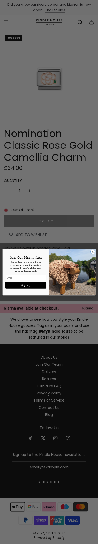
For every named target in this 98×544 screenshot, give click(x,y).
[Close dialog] (92, 252)
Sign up (25, 285)
